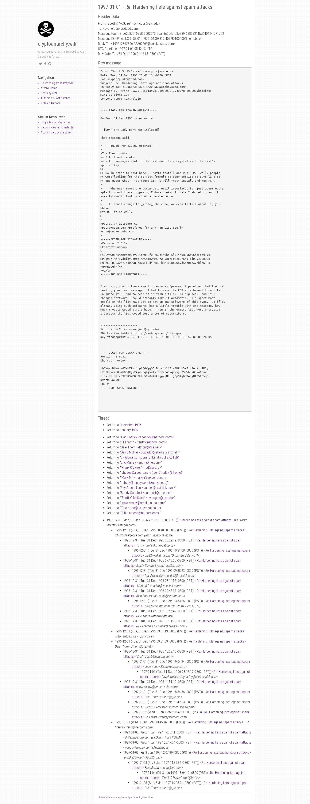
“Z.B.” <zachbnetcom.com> (140, 513)
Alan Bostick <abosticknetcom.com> (147, 437)
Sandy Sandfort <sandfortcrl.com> (145, 493)
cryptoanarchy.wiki (58, 44)
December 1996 (130, 425)
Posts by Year (49, 93)
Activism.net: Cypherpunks (56, 132)
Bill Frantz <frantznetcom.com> (143, 442)
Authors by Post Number (55, 98)
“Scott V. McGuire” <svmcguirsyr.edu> (147, 498)
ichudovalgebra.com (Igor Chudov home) (151, 473)
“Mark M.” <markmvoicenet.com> (144, 478)
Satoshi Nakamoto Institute (57, 127)
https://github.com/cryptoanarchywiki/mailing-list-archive (126, 797)
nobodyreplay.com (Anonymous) (144, 483)
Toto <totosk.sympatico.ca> (141, 508)
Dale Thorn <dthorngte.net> (141, 447)
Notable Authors (50, 103)
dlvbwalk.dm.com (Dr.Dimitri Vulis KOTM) (149, 457)
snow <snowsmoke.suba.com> (143, 503)
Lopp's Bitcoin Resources (55, 122)
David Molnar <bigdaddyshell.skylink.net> (150, 452)
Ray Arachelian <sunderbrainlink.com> (148, 488)
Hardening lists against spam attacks (206, 520)
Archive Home (49, 88)
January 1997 (129, 430)
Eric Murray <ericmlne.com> (141, 462)
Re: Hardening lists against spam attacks (216, 530)
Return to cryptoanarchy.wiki (57, 83)
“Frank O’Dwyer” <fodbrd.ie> (141, 467)
